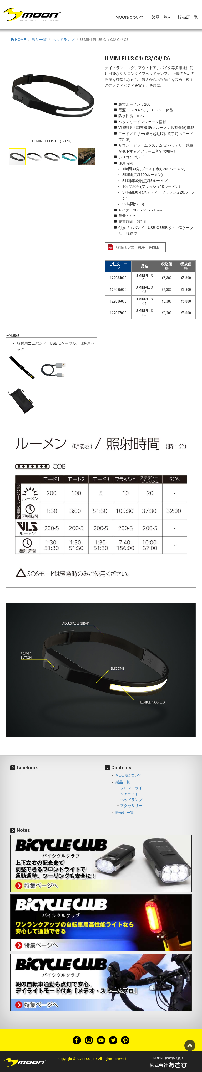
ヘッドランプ (63, 40)
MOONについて (129, 17)
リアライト (129, 794)
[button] (92, 97)
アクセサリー (131, 806)
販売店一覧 (188, 17)
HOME (20, 40)
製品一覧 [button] (160, 17)
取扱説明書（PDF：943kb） (139, 247)
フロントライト (133, 788)
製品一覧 (39, 40)
